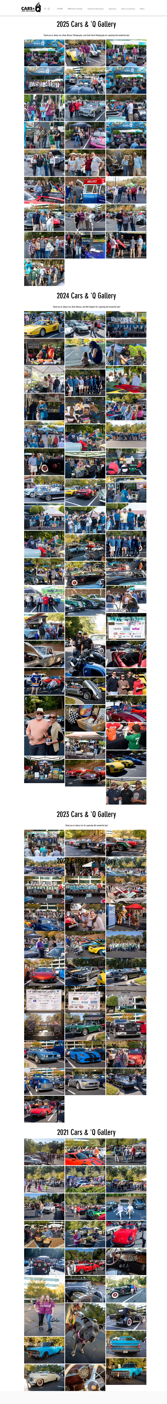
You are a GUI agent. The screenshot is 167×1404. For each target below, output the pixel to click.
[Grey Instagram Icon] (48, 8)
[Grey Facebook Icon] (45, 8)
